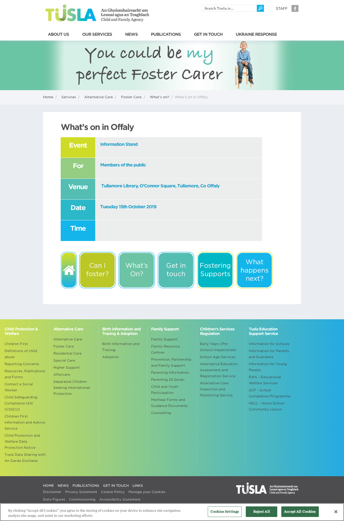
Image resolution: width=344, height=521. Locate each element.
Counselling (161, 413)
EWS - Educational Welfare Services (265, 380)
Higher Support (66, 367)
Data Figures (54, 499)
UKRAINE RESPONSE (256, 34)
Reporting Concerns (22, 364)
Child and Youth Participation (164, 390)
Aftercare (61, 374)
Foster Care (131, 97)
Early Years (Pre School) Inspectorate (218, 347)
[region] (172, 512)
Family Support (164, 339)
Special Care (64, 360)
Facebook (294, 8)
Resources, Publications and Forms (25, 374)
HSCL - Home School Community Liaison (267, 406)
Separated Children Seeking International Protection (71, 388)
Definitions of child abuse (21, 354)
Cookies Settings (225, 511)
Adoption (110, 357)
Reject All (261, 511)
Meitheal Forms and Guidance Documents (169, 403)
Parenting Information (170, 372)
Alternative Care (98, 97)
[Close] (335, 511)
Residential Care (67, 353)
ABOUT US (58, 34)
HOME (48, 486)
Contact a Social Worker (19, 387)
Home (48, 97)
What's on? (159, 97)
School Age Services (217, 357)
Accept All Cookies (300, 511)
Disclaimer (52, 492)
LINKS (137, 486)
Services (68, 97)
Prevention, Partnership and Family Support (171, 362)
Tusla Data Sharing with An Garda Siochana (25, 458)
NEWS (131, 34)
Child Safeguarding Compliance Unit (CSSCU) (21, 403)
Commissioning (82, 499)
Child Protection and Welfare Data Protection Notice (22, 441)
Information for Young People (268, 367)
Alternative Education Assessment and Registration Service (219, 370)
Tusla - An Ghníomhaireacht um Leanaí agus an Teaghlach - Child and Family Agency (97, 13)
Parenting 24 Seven (167, 379)
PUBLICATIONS (166, 34)
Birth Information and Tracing (120, 347)
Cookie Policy (113, 492)
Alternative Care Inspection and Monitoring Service (216, 389)
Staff (281, 9)
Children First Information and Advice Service (25, 422)
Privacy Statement (81, 492)
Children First (16, 344)
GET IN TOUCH (208, 34)
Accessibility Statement (120, 499)
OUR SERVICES (97, 34)
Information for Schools (269, 344)
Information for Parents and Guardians (269, 354)
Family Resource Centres (165, 349)
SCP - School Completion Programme (269, 393)
